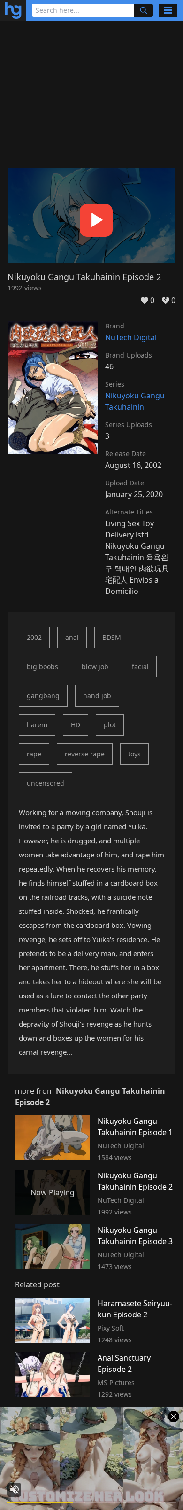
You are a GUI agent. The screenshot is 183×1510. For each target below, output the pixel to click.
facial (140, 666)
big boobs (42, 666)
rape (34, 753)
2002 (34, 637)
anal (72, 637)
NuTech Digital (131, 337)
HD (75, 724)
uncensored (45, 782)
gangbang (43, 695)
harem (37, 724)
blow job (95, 666)
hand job (97, 695)
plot (110, 724)
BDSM (111, 637)
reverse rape (85, 753)
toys (134, 753)
